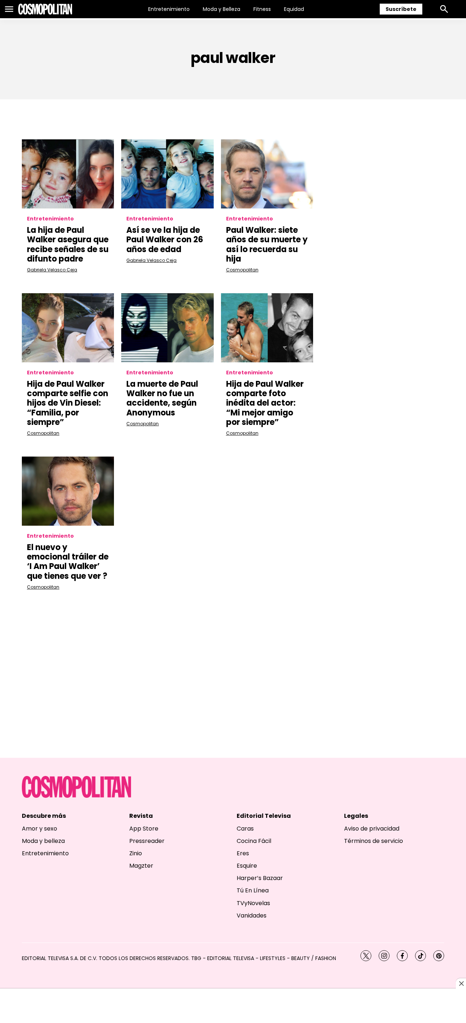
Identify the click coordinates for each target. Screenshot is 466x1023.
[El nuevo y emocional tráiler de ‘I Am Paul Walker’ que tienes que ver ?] (68, 491)
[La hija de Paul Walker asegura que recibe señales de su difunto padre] (68, 173)
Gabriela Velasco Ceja (52, 270)
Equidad (294, 9)
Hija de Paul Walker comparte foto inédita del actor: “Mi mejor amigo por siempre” (265, 403)
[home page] (45, 9)
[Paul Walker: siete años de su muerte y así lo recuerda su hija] (267, 173)
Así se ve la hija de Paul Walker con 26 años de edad (164, 239)
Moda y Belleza (221, 9)
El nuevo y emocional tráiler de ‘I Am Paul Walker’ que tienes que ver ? (67, 562)
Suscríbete (401, 9)
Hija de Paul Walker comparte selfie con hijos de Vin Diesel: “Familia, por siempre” (67, 403)
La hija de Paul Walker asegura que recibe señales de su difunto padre (67, 244)
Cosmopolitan (242, 270)
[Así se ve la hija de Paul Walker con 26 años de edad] (167, 173)
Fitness (262, 9)
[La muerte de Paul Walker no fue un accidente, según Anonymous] (167, 327)
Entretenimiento (169, 9)
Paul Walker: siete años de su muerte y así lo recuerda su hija (267, 244)
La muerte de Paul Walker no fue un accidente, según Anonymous (162, 398)
